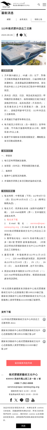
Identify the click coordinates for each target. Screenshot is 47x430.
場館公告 (38, 19)
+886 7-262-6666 (23, 383)
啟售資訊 (23, 19)
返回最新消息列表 (23, 363)
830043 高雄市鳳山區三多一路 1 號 (23, 379)
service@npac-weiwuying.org (23, 387)
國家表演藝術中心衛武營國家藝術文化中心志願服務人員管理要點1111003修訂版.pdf (20, 345)
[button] (39, 4)
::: (1, 11)
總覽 (9, 19)
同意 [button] (23, 426)
